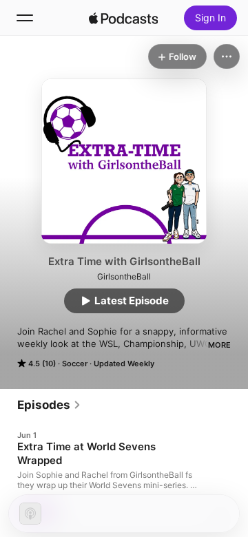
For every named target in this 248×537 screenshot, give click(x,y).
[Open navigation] (25, 18)
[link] (49, 404)
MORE (219, 345)
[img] (123, 18)
